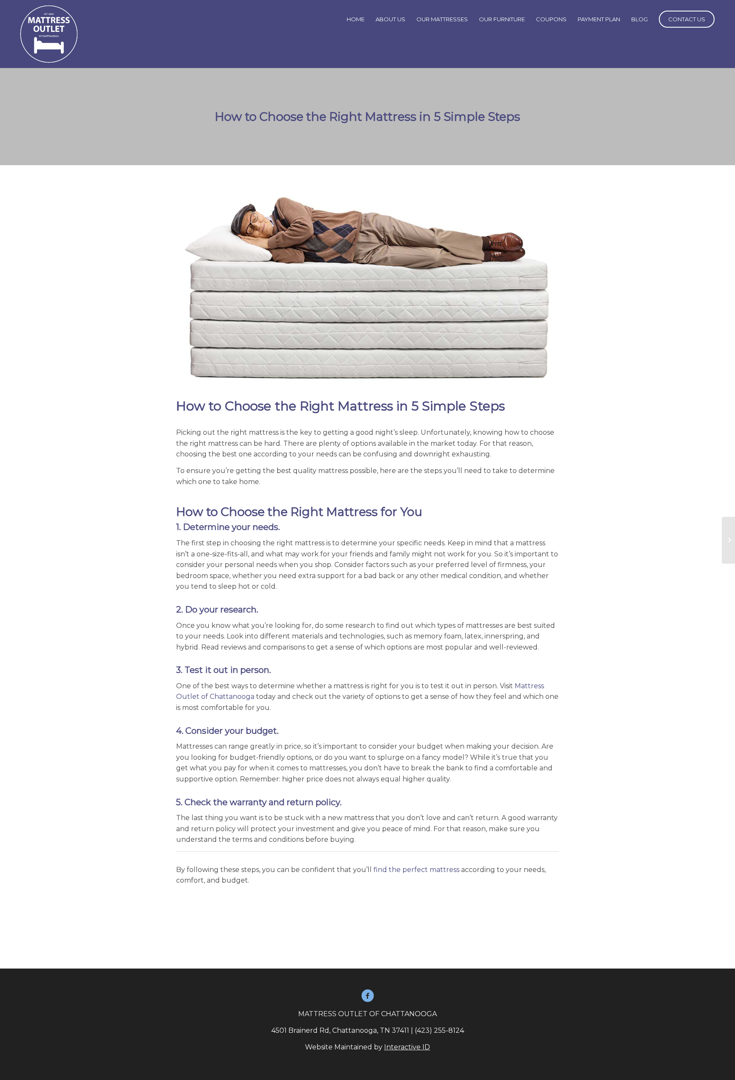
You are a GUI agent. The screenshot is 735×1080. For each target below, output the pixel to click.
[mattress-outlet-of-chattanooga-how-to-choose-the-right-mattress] (367, 287)
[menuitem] (355, 19)
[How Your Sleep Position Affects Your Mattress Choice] (728, 540)
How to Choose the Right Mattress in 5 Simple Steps (367, 116)
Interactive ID (407, 1047)
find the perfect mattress (416, 870)
